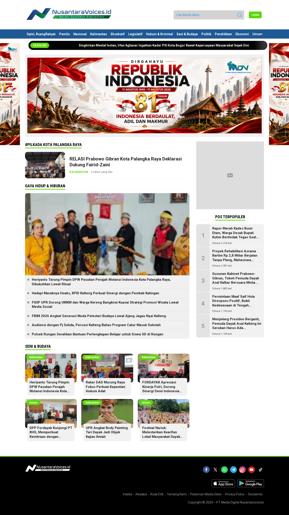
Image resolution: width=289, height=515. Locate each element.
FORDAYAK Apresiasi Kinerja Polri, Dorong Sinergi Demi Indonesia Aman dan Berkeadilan (160, 389)
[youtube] (251, 469)
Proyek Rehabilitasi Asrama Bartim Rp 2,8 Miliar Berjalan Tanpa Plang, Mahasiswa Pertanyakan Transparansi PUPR (234, 260)
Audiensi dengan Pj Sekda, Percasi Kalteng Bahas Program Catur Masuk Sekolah (96, 325)
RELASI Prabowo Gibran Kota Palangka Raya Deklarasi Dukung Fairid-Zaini (126, 161)
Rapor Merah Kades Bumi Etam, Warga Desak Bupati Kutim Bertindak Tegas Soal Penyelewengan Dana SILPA (234, 235)
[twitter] (215, 469)
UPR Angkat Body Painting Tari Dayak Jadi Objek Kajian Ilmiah (107, 432)
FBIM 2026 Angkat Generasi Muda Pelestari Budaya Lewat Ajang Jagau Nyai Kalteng (99, 316)
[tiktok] (260, 469)
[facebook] (206, 469)
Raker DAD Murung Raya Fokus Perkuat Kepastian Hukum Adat (105, 386)
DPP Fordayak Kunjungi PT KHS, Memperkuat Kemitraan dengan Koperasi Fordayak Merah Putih (51, 437)
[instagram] (242, 469)
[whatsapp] (224, 469)
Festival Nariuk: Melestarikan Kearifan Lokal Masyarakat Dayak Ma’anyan (161, 434)
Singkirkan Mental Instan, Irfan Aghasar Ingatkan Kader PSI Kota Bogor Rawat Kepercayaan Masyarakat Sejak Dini (136, 45)
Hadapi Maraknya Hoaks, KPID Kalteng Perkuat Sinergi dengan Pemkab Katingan (95, 293)
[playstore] (250, 486)
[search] (239, 14)
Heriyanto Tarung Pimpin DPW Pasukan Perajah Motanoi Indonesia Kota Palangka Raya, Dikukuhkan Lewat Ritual (101, 282)
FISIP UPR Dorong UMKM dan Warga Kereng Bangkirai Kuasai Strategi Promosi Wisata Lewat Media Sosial (105, 304)
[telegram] (233, 469)
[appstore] (223, 486)
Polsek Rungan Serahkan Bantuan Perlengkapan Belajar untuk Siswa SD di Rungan (97, 334)
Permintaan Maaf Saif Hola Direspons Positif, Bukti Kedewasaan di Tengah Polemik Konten (233, 303)
